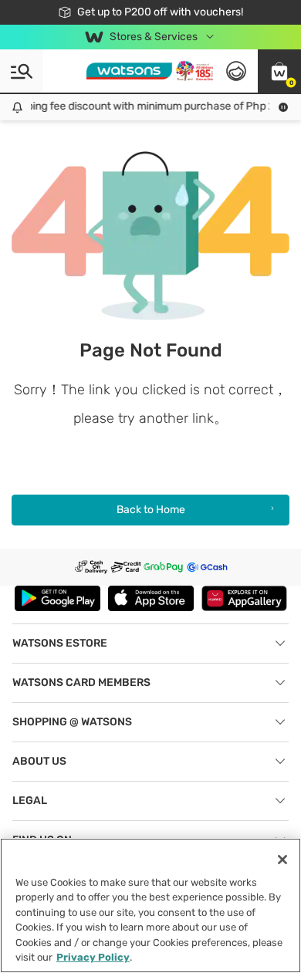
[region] (150, 905)
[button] (279, 71)
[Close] (282, 860)
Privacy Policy (93, 957)
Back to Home (151, 509)
